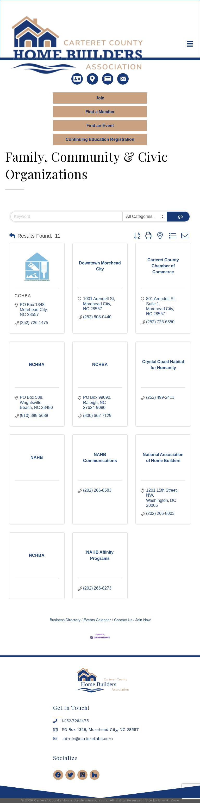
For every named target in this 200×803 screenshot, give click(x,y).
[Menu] (190, 44)
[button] (12, 236)
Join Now (143, 620)
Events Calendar (97, 620)
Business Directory (65, 620)
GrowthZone (168, 800)
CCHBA (23, 296)
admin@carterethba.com (87, 738)
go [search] (180, 216)
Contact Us (123, 620)
